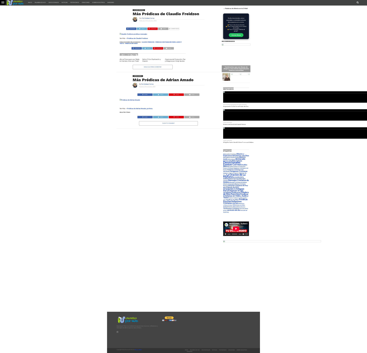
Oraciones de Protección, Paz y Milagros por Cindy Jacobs (175, 60)
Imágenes (110, 2)
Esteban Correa (231, 164)
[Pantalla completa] (246, 234)
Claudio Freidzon (148, 42)
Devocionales (54, 2)
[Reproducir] (226, 234)
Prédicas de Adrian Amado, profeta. (140, 108)
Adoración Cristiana (229, 154)
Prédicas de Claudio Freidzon (137, 38)
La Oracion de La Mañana (234, 175)
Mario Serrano (234, 178)
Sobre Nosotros (98, 2)
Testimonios (74, 2)
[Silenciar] (243, 234)
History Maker (138, 349)
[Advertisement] (229, 330)
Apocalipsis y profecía (229, 157)
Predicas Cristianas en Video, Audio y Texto (235, 196)
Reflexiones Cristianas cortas (232, 202)
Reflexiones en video (239, 205)
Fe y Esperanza (241, 166)
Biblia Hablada (231, 159)
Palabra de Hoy (40, 2)
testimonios (242, 206)
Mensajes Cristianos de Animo (236, 181)
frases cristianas (228, 168)
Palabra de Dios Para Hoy (236, 193)
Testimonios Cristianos (231, 208)
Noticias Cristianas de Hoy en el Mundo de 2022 (235, 186)
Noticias (65, 2)
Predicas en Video (131, 43)
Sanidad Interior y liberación (231, 207)
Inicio (30, 2)
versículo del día (233, 210)
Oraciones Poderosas (232, 192)
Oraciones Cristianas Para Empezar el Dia (233, 189)
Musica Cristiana (240, 184)
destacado (240, 159)
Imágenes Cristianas (238, 171)
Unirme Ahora (236, 35)
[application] (236, 228)
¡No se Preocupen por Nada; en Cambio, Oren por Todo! (129, 60)
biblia (237, 157)
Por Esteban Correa (148, 18)
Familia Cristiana (233, 166)
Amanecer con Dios (240, 155)
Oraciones (86, 2)
